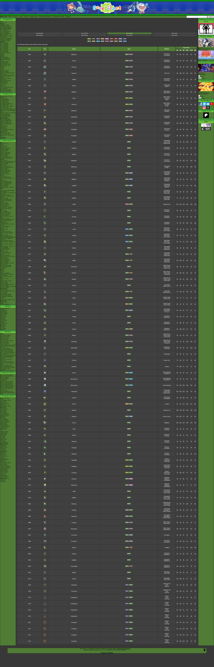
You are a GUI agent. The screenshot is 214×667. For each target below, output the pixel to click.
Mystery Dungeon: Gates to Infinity (6, 217)
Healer (167, 167)
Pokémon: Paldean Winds (6, 123)
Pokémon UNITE (4, 154)
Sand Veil (166, 284)
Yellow (1, 279)
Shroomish (74, 266)
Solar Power (167, 191)
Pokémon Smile (3, 169)
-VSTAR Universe (4, 476)
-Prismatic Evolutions (5, 421)
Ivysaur (74, 60)
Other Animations (4, 130)
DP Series (2, 321)
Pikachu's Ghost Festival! (6, 382)
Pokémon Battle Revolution (6, 240)
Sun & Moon (3, 176)
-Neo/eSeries (3, 441)
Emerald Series (3, 320)
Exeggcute (74, 129)
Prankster (167, 477)
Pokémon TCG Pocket (5, 158)
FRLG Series (3, 319)
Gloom (74, 85)
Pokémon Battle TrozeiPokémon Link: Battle (7, 193)
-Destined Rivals (4, 419)
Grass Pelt (167, 573)
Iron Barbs (167, 535)
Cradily (74, 304)
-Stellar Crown (3, 423)
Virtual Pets (2, 297)
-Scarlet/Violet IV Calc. (5, 64)
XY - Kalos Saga (4, 107)
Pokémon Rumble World (5, 199)
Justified (167, 547)
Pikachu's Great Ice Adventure (7, 386)
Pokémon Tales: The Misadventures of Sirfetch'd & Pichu (7, 135)
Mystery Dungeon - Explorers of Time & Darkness (7, 247)
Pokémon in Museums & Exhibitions (5, 77)
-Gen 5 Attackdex (4, 47)
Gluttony (167, 111)
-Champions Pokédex (5, 40)
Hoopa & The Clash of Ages (6, 361)
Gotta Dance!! (3, 380)
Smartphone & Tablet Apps (6, 296)
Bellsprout (74, 110)
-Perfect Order (3, 412)
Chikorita (74, 148)
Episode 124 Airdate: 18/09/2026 (203, 93)
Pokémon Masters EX (5, 153)
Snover (74, 372)
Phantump (74, 585)
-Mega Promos (3, 444)
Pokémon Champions (5, 148)
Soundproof (167, 373)
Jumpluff (74, 185)
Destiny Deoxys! (4, 343)
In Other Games (4, 292)
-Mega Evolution (4, 415)
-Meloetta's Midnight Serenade (7, 356)
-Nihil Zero (2, 454)
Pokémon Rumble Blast (5, 220)
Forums (15, 16)
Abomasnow (74, 379)
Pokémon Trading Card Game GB (8, 286)
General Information (4, 308)
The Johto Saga (3, 101)
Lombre (74, 235)
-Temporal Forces (4, 427)
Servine (74, 435)
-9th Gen (2, 67)
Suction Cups (166, 297)
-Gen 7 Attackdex (4, 49)
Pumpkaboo (74, 597)
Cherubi (74, 354)
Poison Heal (167, 266)
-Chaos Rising (3, 411)
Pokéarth (68, 16)
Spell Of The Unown (4, 338)
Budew (74, 335)
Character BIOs (3, 310)
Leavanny (74, 472)
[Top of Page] (204, 650)
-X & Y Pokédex (3, 30)
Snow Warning (167, 372)
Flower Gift (167, 360)
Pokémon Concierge (4, 132)
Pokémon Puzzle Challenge (6, 274)
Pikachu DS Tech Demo (5, 265)
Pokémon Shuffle (4, 198)
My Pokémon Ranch (5, 248)
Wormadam (74, 347)
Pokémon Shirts (3, 82)
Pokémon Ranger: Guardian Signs (6, 233)
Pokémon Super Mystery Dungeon (6, 201)
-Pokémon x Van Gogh (5, 78)
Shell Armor (167, 317)
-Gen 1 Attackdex (4, 42)
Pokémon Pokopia (4, 149)
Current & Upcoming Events (6, 87)
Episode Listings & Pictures (6, 96)
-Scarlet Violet (3, 433)
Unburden (167, 211)
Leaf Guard (167, 142)
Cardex (1, 60)
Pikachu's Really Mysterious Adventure (6, 389)
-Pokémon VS (3, 477)
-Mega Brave (3, 458)
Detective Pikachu (4, 185)
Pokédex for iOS (4, 227)
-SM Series (2, 436)
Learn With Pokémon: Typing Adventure (7, 224)
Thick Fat (166, 73)
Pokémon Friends (4, 150)
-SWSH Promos (3, 447)
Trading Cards (8, 396)
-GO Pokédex (3, 37)
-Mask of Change (4, 471)
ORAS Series (3, 328)
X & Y (1, 189)
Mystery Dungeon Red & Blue (7, 263)
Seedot (74, 248)
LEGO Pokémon (4, 81)
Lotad (74, 229)
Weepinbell (74, 117)
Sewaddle (74, 460)
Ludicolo (74, 241)
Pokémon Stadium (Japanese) (7, 284)
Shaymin (74, 410)
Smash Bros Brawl (4, 249)
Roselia (74, 279)
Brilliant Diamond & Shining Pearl (7, 161)
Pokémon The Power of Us (6, 366)
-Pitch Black (3, 410)
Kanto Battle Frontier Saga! (6, 103)
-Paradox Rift (3, 429)
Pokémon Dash (3, 257)
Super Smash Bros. (4, 287)
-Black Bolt (2, 417)
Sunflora (74, 198)
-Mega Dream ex (4, 456)
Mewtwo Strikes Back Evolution (7, 367)
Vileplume (74, 92)
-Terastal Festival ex (5, 466)
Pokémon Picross (4, 202)
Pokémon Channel (4, 258)
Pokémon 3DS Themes (5, 295)
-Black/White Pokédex (5, 29)
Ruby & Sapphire (4, 251)
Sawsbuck (74, 516)
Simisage (74, 454)
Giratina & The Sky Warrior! (6, 349)
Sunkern (74, 191)
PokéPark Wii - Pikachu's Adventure (6, 239)
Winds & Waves (4, 143)
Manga (8, 306)
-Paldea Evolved (4, 432)
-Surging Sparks (3, 422)
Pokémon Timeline (4, 70)
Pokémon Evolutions (5, 121)
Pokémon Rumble (4, 235)
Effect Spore (167, 92)
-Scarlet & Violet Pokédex (6, 38)
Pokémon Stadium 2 (4, 273)
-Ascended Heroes (4, 413)
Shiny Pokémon (3, 117)
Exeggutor (74, 135)
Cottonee (74, 479)
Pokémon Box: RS (4, 259)
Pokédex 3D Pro (4, 222)
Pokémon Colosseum (5, 255)
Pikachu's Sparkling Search (6, 387)
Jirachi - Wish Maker (5, 342)
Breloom (74, 273)
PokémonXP (3, 74)
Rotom (74, 404)
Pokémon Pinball (4, 283)
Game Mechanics (4, 62)
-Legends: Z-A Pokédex (5, 39)
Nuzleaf (74, 254)
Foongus (74, 522)
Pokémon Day (3, 79)
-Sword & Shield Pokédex (6, 33)
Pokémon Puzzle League (6, 280)
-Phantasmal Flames (5, 414)
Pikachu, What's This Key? (6, 391)
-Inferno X (2, 457)
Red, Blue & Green (4, 278)
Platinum (2, 230)
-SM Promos (3, 448)
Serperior (74, 441)
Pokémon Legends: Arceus (6, 162)
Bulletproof (167, 554)
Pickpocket (167, 249)
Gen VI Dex (129, 33)
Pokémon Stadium (4, 285)
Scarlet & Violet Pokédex (45, 16)
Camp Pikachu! (3, 379)
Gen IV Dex (39, 35)
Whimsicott (74, 485)
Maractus (74, 504)
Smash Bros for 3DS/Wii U (6, 207)
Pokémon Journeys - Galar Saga (7, 109)
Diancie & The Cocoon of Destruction (6, 360)
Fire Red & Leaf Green (5, 253)
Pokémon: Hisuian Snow (5, 122)
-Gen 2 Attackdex (4, 43)
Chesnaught (74, 566)
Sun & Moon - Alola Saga (6, 108)
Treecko (74, 210)
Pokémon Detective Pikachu (6, 370)
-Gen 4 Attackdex (4, 46)
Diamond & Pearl (4, 229)
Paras (74, 98)
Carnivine (74, 366)
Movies (8, 332)
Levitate (167, 366)
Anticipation (167, 347)
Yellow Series (3, 316)
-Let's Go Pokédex (4, 32)
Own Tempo (167, 230)
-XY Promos (3, 449)
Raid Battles (3, 404)
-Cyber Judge (3, 475)
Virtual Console (3, 293)
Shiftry (74, 260)
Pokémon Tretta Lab (5, 214)
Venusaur (74, 67)
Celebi (74, 204)
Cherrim (74, 360)
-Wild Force (2, 473)
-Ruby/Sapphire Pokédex (6, 27)
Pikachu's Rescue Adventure (6, 376)
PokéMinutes (3, 127)
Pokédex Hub (33, 16)
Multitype (166, 422)
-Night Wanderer (4, 470)
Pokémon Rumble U (4, 215)
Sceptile (74, 223)
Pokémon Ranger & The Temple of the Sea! (7, 347)
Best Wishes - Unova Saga (6, 106)
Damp (166, 99)
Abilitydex (2, 56)
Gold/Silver (2, 270)
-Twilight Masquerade (5, 426)
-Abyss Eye (2, 452)
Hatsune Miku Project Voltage (7, 75)
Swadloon (74, 466)
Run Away (167, 80)
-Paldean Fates (3, 428)
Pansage (74, 447)
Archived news (3, 22)
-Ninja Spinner (3, 453)
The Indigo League (4, 99)
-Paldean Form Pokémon (6, 91)
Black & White (3, 210)
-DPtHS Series (3, 439)
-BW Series (2, 438)
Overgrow (167, 53)
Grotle (74, 323)
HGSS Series (3, 324)
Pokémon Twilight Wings (6, 120)
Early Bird (166, 193)
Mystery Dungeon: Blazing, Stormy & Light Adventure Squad (7, 237)
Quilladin (74, 560)
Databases (7, 19)
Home (10, 16)
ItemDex (2, 53)
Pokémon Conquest (4, 218)
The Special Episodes (5, 115)
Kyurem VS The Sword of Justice (8, 355)
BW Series (2, 325)
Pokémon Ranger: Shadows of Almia (7, 245)
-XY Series (2, 437)
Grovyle (74, 216)
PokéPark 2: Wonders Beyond (7, 219)
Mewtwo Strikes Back (5, 336)
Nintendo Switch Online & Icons (7, 299)
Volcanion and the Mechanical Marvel (7, 363)
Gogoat (74, 578)
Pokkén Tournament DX (5, 183)
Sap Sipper (167, 510)
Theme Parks (3, 84)
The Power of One (4, 337)
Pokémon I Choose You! (5, 365)
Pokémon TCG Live (4, 173)
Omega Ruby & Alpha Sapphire (7, 190)
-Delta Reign (3, 408)
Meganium (74, 160)
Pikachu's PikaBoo (4, 378)
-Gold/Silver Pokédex (5, 26)
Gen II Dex (129, 35)
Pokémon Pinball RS (5, 260)
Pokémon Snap (3, 282)
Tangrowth (74, 391)
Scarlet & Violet (3, 146)
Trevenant (74, 591)
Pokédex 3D (3, 221)
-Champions (3, 66)
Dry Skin (167, 98)
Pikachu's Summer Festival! (6, 381)
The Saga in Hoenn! (4, 102)
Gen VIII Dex (39, 33)
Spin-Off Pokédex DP (5, 58)
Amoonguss (74, 528)
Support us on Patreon (107, 652)
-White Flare (3, 418)
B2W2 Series (3, 326)
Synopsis (202, 96)
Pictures (203, 78)
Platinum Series (3, 323)
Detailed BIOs (3, 311)
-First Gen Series (4, 442)
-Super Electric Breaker (5, 467)
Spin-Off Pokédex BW (5, 59)
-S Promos (2, 480)
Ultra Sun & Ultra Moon (5, 177)
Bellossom (74, 167)
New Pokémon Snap (5, 171)
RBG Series (3, 315)
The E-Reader (3, 267)
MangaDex (2, 309)
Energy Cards (3, 402)
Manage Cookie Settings (123, 648)
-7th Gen (2, 69)
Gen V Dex (174, 33)
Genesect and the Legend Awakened (6, 358)
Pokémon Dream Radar (5, 212)
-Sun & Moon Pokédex (5, 31)
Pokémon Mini (3, 275)
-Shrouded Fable (4, 424)
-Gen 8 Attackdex (4, 50)
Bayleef (74, 154)
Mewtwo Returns (4, 339)
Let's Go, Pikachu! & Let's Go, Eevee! (7, 179)
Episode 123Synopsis (202, 75)
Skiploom (74, 179)
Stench (167, 86)
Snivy (74, 429)
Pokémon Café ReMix (5, 152)
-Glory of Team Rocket (5, 462)
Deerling (74, 510)
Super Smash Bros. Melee (6, 276)
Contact (21, 16)
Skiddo (74, 572)
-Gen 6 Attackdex (4, 48)
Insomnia (166, 598)
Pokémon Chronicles (5, 113)
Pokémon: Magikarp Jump (6, 181)
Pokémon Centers (4, 71)
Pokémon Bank (3, 191)
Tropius (74, 310)
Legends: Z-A (3, 147)
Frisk (166, 585)
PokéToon (2, 125)
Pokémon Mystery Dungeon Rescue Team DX (6, 168)
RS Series (2, 318)
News (1, 21)
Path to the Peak (4, 126)
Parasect (74, 104)
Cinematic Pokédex (4, 61)
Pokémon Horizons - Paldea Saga (8, 112)
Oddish (74, 79)
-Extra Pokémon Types (5, 400)
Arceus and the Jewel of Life (6, 350)
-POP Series (3, 450)
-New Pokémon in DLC (5, 90)
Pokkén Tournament (4, 205)
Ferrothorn (74, 541)
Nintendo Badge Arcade (5, 208)
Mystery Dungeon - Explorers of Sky (7, 242)
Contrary (166, 429)
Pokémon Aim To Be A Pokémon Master (7, 111)
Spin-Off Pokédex (4, 57)
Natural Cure (166, 204)
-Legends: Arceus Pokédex (6, 36)
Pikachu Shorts (7, 373)
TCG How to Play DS (5, 226)
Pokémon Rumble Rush (5, 182)
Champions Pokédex (58, 16)
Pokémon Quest (4, 186)
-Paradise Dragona (4, 468)
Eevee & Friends (4, 390)
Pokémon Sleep (3, 156)
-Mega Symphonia (4, 459)
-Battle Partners (3, 465)
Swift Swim (167, 228)
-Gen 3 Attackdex (4, 45)
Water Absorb (167, 286)
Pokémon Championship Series (7, 72)
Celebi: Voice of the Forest (6, 340)
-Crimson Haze (3, 472)
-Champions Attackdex (5, 52)
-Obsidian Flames (4, 431)
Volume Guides (3, 314)
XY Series (2, 327)
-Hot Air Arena (3, 463)
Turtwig (74, 316)
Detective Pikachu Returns (6, 157)
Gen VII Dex (84, 33)
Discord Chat (3, 86)
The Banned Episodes (5, 116)
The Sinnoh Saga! (4, 105)
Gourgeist (74, 622)
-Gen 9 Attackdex (4, 51)
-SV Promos (3, 446)
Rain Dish (166, 229)
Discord (26, 16)
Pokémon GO (3, 151)
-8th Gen (2, 68)
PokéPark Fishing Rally (5, 266)
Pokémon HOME (4, 163)
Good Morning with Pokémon (6, 129)
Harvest (167, 130)
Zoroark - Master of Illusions (6, 351)
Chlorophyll (167, 55)
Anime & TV (8, 94)
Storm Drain (167, 298)
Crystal (1, 271)
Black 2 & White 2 (4, 211)
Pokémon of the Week (5, 65)
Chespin (74, 553)
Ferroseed (74, 535)
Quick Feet (167, 268)
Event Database (4, 88)
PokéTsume (3, 138)
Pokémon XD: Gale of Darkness (7, 256)
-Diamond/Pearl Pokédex (6, 28)
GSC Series (3, 317)
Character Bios (3, 98)
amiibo (1, 298)
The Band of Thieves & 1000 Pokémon (6, 197)
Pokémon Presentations (5, 80)
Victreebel (74, 123)
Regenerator (166, 143)
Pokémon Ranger (4, 261)
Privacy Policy (112, 648)
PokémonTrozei (3, 264)
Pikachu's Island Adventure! (6, 383)
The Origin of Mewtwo (5, 335)
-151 (1, 430)
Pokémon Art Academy (5, 195)
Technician (167, 274)
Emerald (2, 254)
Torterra (74, 329)
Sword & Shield (3, 160)
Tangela (74, 142)
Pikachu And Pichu (4, 377)
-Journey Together (4, 420)
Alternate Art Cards (4, 403)
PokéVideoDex (3, 128)
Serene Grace (167, 416)
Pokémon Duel (3, 206)
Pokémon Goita (3, 302)
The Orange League (4, 100)
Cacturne (74, 291)
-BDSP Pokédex (4, 35)
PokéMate (2, 268)
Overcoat (166, 348)
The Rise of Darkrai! (5, 348)
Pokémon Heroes (4, 341)
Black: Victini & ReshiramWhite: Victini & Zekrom (7, 353)
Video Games (8, 140)
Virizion (74, 547)
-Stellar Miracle (3, 469)
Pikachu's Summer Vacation (6, 374)
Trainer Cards (3, 401)
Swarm (167, 458)
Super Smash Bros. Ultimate (6, 187)
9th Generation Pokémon (6, 89)
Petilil (74, 491)
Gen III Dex (84, 35)
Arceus (74, 422)
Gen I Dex (174, 35)
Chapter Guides (3, 312)
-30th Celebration (4, 409)
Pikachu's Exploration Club (6, 384)
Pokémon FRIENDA (4, 304)
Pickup (167, 596)
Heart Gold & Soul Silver (5, 231)
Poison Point (167, 279)
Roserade (74, 341)
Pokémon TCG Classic (5, 405)
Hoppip (74, 173)
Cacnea (74, 285)
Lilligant (74, 497)
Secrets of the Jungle (5, 368)
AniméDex (2, 97)
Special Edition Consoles (6, 294)
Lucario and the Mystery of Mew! (7, 345)
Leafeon (74, 397)
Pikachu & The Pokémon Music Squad (7, 393)
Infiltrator (167, 174)
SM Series (2, 329)
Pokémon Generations (5, 119)
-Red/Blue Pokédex (4, 25)
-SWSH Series (3, 434)
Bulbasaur (74, 54)
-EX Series (2, 440)
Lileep (74, 298)
